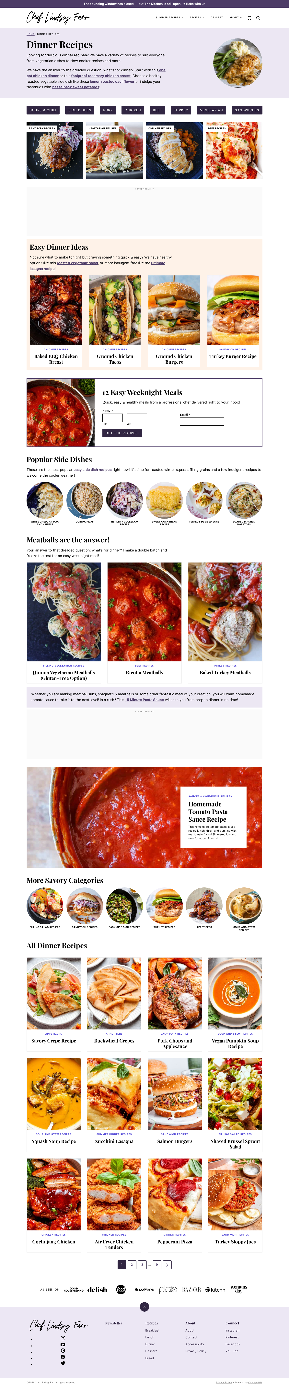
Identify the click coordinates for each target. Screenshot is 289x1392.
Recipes (195, 17)
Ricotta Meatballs (144, 672)
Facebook (232, 1344)
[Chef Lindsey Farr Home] (58, 18)
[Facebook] (63, 1358)
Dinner (150, 1344)
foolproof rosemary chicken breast (101, 76)
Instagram (232, 1330)
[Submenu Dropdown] (182, 17)
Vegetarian (211, 110)
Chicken (133, 110)
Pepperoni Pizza (174, 1241)
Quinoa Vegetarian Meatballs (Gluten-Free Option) (64, 675)
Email (185, 415)
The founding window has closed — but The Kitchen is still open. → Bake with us (144, 4)
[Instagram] (63, 1339)
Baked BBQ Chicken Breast (56, 359)
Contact (191, 1337)
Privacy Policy (195, 1351)
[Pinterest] (63, 1352)
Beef (157, 110)
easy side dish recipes (93, 470)
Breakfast (152, 1330)
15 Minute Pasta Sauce (144, 700)
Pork (108, 110)
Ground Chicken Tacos (115, 359)
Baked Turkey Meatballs (225, 672)
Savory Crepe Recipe (53, 1040)
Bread (149, 1358)
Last (129, 423)
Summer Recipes (168, 17)
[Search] (258, 18)
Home (31, 34)
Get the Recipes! (122, 433)
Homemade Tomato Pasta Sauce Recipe (208, 811)
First (104, 423)
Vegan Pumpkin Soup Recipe (235, 1043)
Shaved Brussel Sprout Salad (235, 1144)
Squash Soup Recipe (54, 1141)
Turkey (181, 110)
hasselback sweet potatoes (75, 87)
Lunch (149, 1337)
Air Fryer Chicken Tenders (114, 1244)
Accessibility (194, 1344)
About (234, 17)
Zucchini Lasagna (114, 1141)
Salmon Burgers (174, 1141)
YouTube (231, 1351)
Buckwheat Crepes (114, 1040)
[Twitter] (63, 1364)
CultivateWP (255, 1382)
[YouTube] (63, 1346)
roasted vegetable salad (77, 263)
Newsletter (113, 1323)
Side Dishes (79, 110)
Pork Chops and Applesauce (174, 1043)
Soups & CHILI (43, 110)
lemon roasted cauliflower (112, 81)
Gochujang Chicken (53, 1241)
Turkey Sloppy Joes (235, 1241)
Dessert (217, 17)
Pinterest (232, 1337)
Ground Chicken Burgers (174, 359)
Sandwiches (247, 110)
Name (107, 411)
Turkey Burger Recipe (233, 356)
